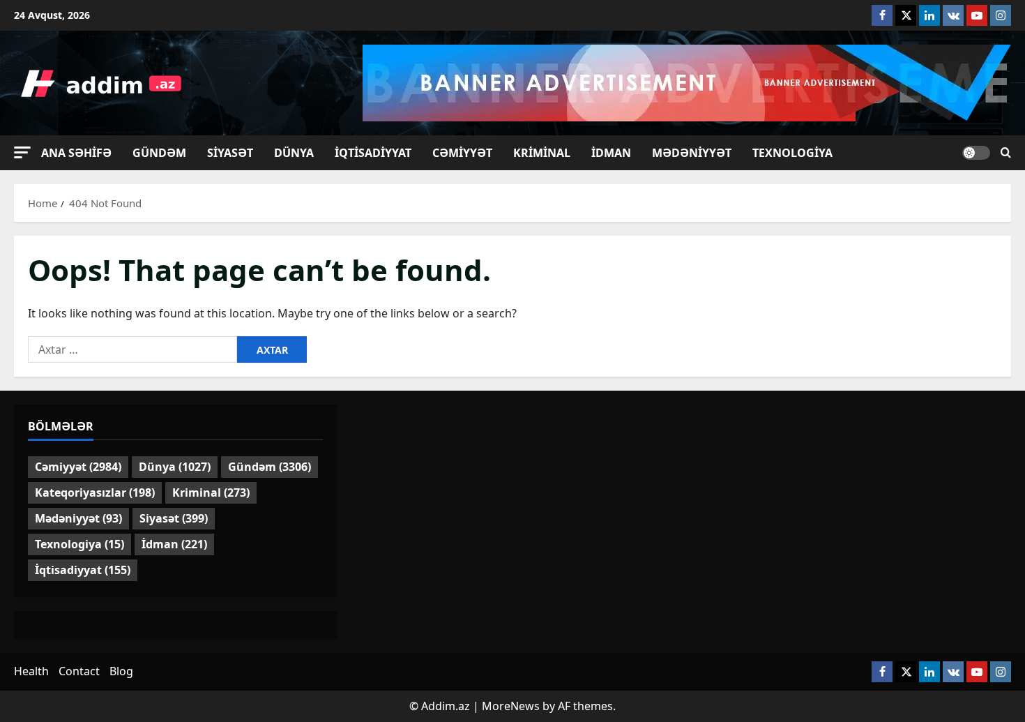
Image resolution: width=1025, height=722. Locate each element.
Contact (79, 671)
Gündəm (159, 152)
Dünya (294, 152)
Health (31, 671)
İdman (611, 152)
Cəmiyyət (462, 152)
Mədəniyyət (691, 152)
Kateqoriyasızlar (95, 492)
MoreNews (511, 706)
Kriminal (541, 152)
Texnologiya (792, 152)
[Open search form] (1006, 152)
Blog (121, 671)
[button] (22, 152)
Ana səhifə (76, 152)
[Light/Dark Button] (976, 153)
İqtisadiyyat (373, 152)
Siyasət (230, 152)
